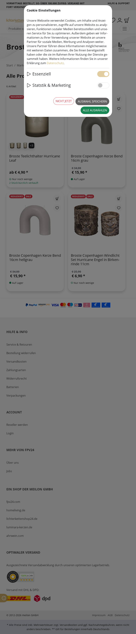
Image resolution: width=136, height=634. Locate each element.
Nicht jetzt (64, 101)
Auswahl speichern (92, 101)
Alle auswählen (95, 110)
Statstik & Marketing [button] (51, 85)
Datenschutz (55, 63)
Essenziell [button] (41, 74)
